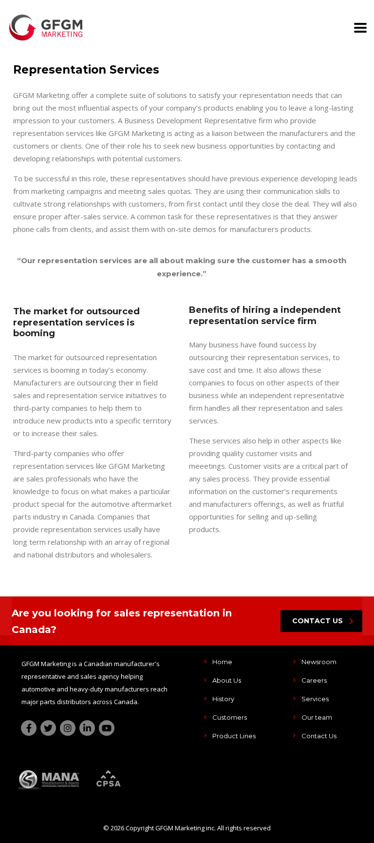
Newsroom (319, 662)
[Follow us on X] (48, 728)
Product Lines (234, 736)
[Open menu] (360, 28)
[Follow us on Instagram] (67, 728)
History (223, 699)
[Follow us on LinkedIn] (87, 728)
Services (315, 699)
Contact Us (319, 736)
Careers (314, 680)
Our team (316, 717)
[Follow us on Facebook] (29, 728)
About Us (226, 680)
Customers (229, 717)
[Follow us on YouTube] (106, 728)
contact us (317, 620)
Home (222, 662)
